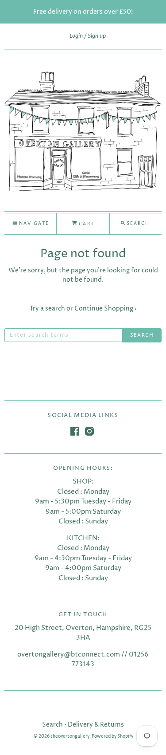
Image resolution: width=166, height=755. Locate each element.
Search (52, 724)
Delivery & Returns (96, 724)
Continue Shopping (105, 308)
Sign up (97, 35)
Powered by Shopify (112, 736)
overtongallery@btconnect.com (68, 654)
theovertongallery (69, 736)
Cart (85, 224)
